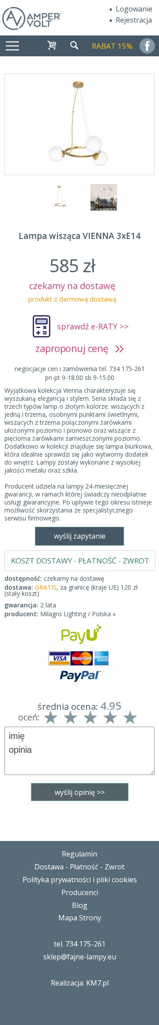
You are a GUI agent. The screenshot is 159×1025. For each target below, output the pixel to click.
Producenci (79, 892)
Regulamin (79, 854)
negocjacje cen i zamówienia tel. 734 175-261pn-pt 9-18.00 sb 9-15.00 (80, 373)
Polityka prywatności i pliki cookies (80, 879)
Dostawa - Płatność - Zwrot (79, 867)
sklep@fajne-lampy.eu (79, 957)
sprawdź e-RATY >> (93, 326)
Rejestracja (134, 20)
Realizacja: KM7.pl (80, 983)
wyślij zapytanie (80, 536)
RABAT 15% (112, 46)
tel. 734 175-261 (80, 944)
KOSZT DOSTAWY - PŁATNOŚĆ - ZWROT (80, 561)
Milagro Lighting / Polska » (78, 614)
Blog (79, 905)
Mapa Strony (79, 918)
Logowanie (134, 9)
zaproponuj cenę (75, 348)
